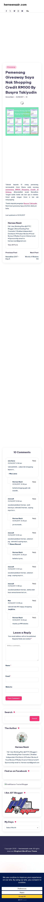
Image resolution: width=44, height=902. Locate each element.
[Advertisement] (22, 35)
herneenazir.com (15, 4)
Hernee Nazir (15, 223)
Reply (34, 461)
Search (8, 712)
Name (8, 665)
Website (9, 687)
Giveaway (11, 67)
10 (26, 97)
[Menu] (27, 10)
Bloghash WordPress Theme (25, 851)
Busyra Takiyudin (30, 203)
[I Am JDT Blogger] (22, 805)
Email (8, 676)
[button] (13, 245)
